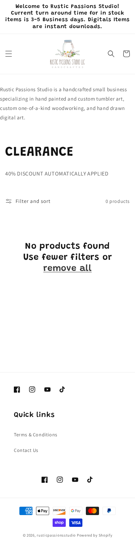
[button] (8, 53)
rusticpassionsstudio (56, 535)
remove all (67, 268)
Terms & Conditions (35, 434)
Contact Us (26, 450)
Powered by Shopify (94, 535)
